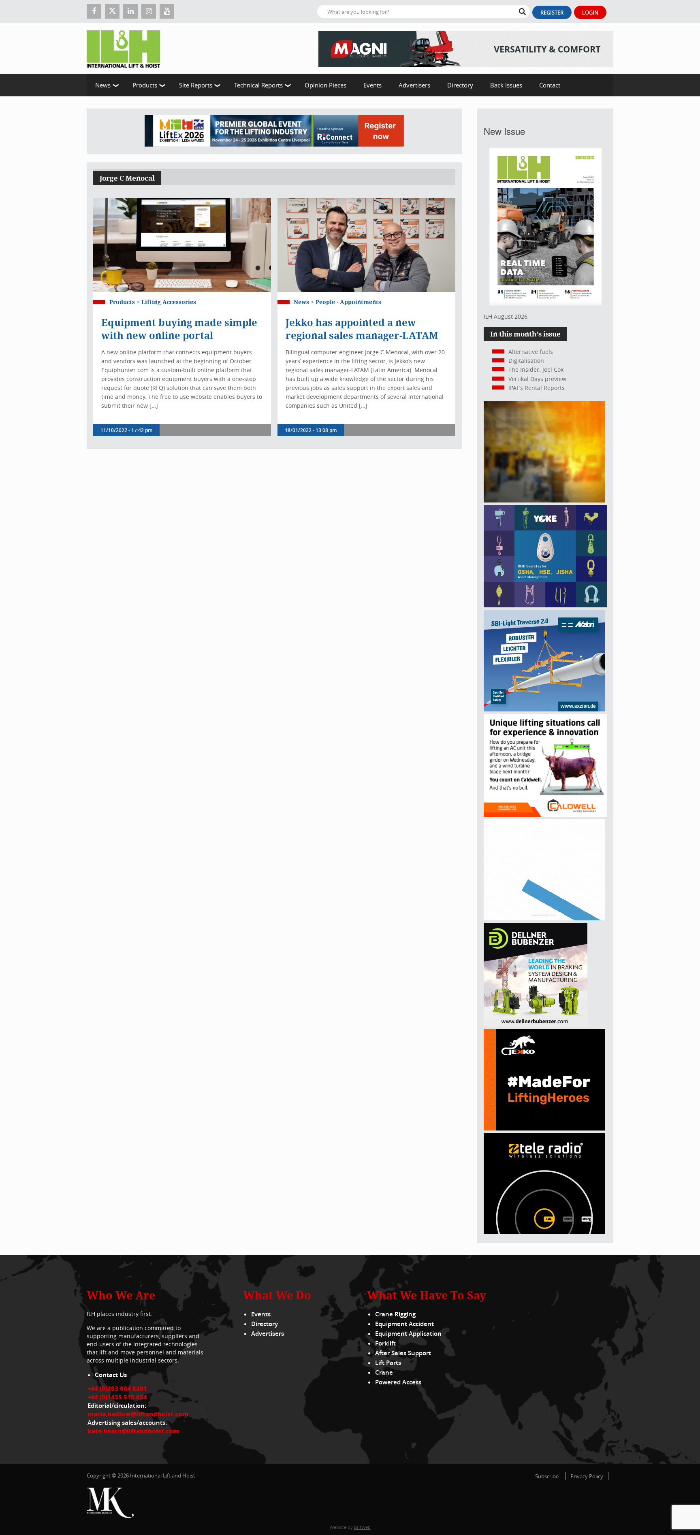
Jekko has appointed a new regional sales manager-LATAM (362, 329)
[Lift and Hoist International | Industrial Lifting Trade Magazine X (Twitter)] (112, 11)
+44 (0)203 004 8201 (117, 1388)
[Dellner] (535, 1024)
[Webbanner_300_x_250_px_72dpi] (544, 1232)
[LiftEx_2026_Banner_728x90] (274, 131)
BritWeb (362, 1527)
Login (590, 12)
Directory (460, 85)
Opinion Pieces (325, 85)
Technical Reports (258, 85)
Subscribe (547, 1476)
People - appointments (348, 302)
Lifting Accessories (168, 302)
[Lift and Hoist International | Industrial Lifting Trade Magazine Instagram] (148, 11)
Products (144, 85)
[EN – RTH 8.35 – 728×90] (465, 48)
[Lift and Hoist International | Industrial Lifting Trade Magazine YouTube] (167, 11)
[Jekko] (544, 1128)
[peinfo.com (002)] (544, 918)
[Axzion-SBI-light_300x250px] (544, 709)
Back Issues (506, 85)
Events (372, 85)
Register (551, 12)
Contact (549, 85)
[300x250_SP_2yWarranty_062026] (544, 500)
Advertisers (414, 85)
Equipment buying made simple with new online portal (179, 329)
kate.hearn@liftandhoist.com (133, 1430)
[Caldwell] (545, 814)
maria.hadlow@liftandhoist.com (138, 1413)
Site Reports (195, 85)
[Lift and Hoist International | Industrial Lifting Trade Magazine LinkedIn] (130, 11)
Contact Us (111, 1375)
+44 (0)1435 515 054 (117, 1396)
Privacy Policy (586, 1476)
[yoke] (545, 605)
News (103, 85)
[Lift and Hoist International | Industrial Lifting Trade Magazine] (126, 48)
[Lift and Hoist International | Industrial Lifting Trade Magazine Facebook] (94, 11)
